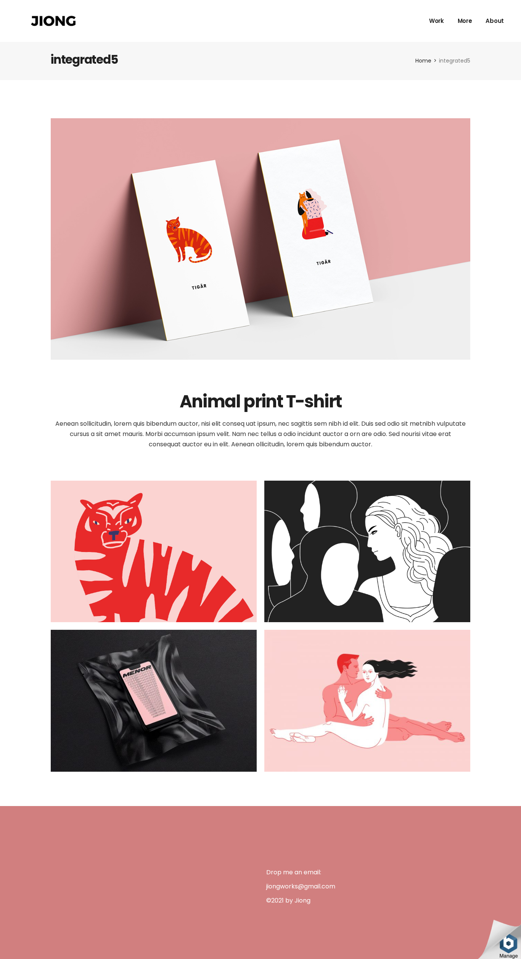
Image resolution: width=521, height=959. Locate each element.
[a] (154, 551)
